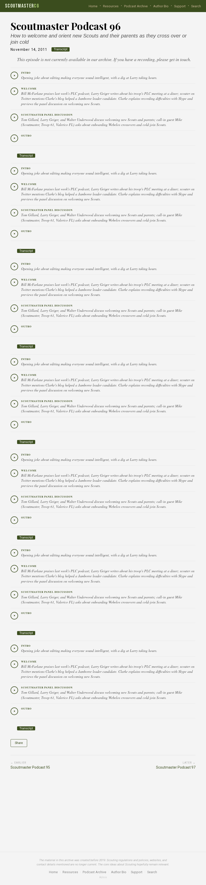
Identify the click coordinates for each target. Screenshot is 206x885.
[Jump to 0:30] (14, 91)
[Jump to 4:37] (14, 499)
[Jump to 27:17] (14, 117)
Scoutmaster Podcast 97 (175, 765)
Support (180, 6)
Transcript (60, 49)
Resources (111, 6)
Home (93, 6)
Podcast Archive (136, 6)
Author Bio (161, 6)
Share (19, 743)
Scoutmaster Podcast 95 (30, 765)
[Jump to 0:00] (14, 75)
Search (196, 6)
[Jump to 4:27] (14, 690)
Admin (103, 877)
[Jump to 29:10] (14, 424)
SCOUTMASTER (22, 6)
